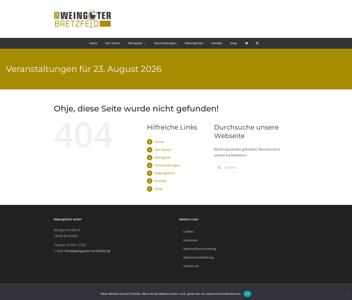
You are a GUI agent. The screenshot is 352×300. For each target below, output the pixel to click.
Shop (159, 189)
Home (159, 142)
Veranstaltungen (167, 165)
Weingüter (163, 157)
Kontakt (161, 181)
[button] (257, 43)
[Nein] (347, 294)
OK (247, 293)
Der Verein (163, 149)
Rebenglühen (165, 173)
